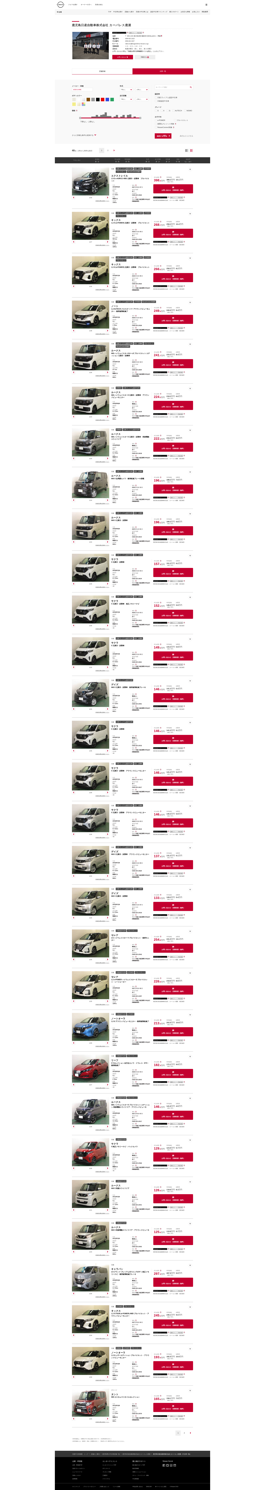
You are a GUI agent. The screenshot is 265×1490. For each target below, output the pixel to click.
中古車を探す (118, 12)
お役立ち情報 (185, 12)
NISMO (189, 111)
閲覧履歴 (205, 12)
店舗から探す (129, 12)
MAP (159, 36)
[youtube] (174, 1465)
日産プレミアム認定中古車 (167, 97)
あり (190, 161)
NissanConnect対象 (164, 127)
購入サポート (174, 12)
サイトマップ (76, 1486)
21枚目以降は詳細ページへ (102, 200)
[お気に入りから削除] (190, 169)
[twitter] (167, 1465)
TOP (109, 12)
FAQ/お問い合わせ (137, 1486)
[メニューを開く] (206, 5)
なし (186, 161)
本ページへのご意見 (160, 1486)
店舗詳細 (102, 71)
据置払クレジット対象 (165, 124)
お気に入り (196, 12)
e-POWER (161, 120)
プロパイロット (182, 120)
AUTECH (178, 111)
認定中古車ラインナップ (158, 12)
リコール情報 (116, 1486)
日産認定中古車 (163, 101)
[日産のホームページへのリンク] (60, 3)
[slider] (80, 118)
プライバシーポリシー (89, 1486)
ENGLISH (149, 1486)
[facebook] (164, 1465)
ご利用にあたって (104, 1486)
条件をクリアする (186, 136)
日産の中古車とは (142, 12)
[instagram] (171, 1465)
